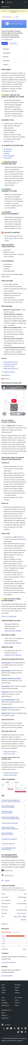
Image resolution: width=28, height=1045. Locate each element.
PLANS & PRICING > (9, 372)
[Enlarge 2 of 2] (24, 784)
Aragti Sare (4, 924)
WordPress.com (6, 1010)
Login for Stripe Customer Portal (11, 678)
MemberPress (7, 151)
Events (17, 1000)
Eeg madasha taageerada (8, 962)
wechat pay (23, 919)
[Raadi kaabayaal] (17, 16)
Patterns (17, 992)
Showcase (18, 985)
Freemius (7, 880)
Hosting (3, 990)
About (3, 985)
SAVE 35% (4, 616)
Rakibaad (5, 56)
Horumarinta (6, 60)
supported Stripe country (18, 539)
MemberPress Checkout (10, 364)
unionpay (24, 916)
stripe (19, 916)
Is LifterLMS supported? (8, 843)
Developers (4, 1002)
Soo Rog (4, 43)
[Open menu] (25, 2)
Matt (3, 1013)
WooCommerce (8, 149)
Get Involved (18, 997)
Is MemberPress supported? (9, 839)
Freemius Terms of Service (11, 772)
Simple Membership (9, 155)
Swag (17, 1005)
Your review (4, 949)
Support (3, 1000)
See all (25, 949)
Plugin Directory (5, 6)
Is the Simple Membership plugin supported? (8, 848)
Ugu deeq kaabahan (7, 975)
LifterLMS (6, 153)
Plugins (17, 990)
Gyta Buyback (5, 686)
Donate (17, 1002)
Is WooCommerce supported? (9, 823)
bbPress (4, 1015)
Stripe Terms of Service (10, 751)
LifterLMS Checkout (9, 366)
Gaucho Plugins (8, 238)
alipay (15, 916)
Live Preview (13, 43)
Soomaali (7, 1024)
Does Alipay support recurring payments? (7, 812)
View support (21, 889)
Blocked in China (6, 707)
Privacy (3, 992)
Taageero (5, 64)
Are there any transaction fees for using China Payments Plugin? (10, 817)
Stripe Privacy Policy (9, 753)
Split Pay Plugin (6, 670)
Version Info (5, 692)
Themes (17, 987)
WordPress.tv (5, 1005)
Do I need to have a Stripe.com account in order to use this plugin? (11, 800)
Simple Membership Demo (11, 368)
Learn (3, 997)
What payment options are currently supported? (8, 806)
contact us (13, 586)
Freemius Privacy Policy (10, 775)
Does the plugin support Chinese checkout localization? (10, 828)
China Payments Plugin (8, 699)
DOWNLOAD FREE (9, 630)
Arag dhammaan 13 (22, 913)
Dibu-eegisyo (6, 53)
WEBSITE (18, 630)
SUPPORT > (6, 378)
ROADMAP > (7, 375)
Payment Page (8, 158)
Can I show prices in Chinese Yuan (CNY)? (7, 833)
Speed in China (5, 713)
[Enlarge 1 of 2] (11, 784)
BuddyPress (5, 1018)
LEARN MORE (12, 616)
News (3, 987)
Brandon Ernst (8, 39)
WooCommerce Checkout (11, 362)
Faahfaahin (6, 49)
